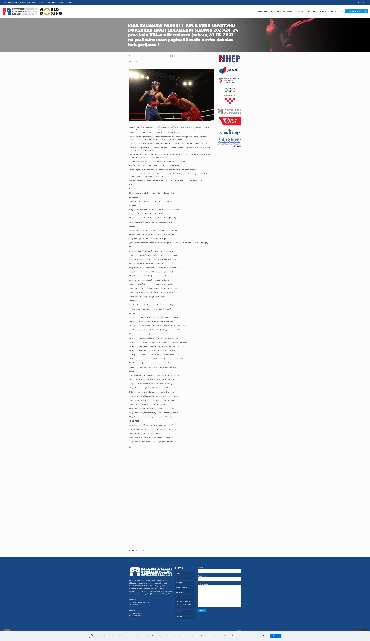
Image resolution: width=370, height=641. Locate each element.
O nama (179, 616)
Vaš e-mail (202, 576)
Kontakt (179, 612)
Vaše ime (201, 568)
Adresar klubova (181, 587)
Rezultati (179, 583)
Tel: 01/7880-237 (135, 616)
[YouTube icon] (361, 2)
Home (178, 573)
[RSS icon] (366, 2)
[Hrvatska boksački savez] (32, 11)
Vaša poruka (203, 584)
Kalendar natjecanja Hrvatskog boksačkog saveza (183, 604)
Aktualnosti (180, 578)
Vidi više (265, 636)
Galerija (178, 597)
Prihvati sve (275, 636)
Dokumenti (180, 592)
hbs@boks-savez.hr (66, 2)
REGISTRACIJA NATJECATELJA (356, 11)
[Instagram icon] (363, 2)
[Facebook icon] (358, 2)
